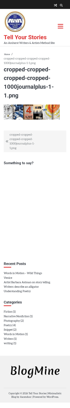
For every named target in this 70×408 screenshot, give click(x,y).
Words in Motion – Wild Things (23, 273)
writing (8, 343)
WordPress (52, 397)
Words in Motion (14, 334)
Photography (12, 320)
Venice (8, 278)
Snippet (8, 329)
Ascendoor (26, 397)
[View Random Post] (55, 5)
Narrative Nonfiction (16, 316)
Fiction (8, 311)
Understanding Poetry (17, 291)
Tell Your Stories (25, 37)
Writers (8, 339)
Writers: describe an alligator (21, 286)
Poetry (8, 325)
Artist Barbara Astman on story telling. (27, 282)
